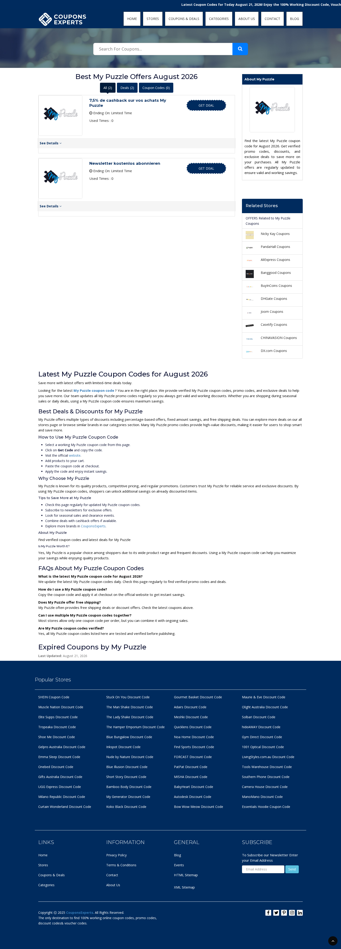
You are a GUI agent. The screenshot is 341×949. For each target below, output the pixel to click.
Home (43, 855)
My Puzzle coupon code (94, 390)
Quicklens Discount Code (193, 727)
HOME (132, 18)
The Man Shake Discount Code (129, 707)
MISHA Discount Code (190, 777)
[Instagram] (292, 913)
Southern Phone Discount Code (266, 777)
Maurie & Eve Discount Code (263, 697)
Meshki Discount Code (191, 717)
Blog (177, 855)
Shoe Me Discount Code (56, 737)
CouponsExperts (93, 526)
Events (179, 865)
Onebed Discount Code (55, 767)
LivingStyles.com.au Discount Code (268, 757)
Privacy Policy (116, 855)
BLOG (294, 18)
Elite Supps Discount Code (58, 717)
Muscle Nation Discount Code (60, 707)
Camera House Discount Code (265, 787)
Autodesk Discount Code (192, 796)
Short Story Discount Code (126, 777)
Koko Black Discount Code (126, 806)
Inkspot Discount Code (123, 747)
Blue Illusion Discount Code (127, 767)
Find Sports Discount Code (194, 747)
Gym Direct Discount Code (262, 737)
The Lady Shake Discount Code (129, 717)
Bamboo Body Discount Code (128, 787)
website (74, 455)
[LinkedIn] (300, 913)
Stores (43, 865)
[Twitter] (276, 913)
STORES (153, 18)
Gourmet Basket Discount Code (198, 697)
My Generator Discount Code (128, 796)
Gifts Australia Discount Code (60, 777)
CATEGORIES (219, 18)
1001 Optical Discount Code (263, 747)
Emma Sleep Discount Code (59, 757)
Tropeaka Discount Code (57, 727)
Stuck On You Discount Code (128, 697)
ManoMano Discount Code (262, 796)
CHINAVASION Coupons (279, 337)
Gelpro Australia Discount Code (61, 747)
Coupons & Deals (51, 875)
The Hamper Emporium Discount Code (135, 727)
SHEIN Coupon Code (53, 697)
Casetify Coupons (274, 324)
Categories (46, 885)
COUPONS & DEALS (184, 18)
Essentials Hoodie (255, 806)
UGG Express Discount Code (59, 787)
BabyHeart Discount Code (193, 787)
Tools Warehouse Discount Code (267, 767)
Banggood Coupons (276, 272)
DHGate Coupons (274, 298)
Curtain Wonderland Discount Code (64, 806)
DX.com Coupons (274, 350)
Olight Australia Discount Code (265, 707)
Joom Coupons (272, 311)
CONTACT (272, 18)
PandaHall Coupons (275, 246)
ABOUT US (246, 18)
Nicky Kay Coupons (275, 233)
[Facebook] (268, 913)
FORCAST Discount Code (193, 757)
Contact (112, 875)
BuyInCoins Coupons (276, 285)
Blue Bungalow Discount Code (129, 737)
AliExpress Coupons (275, 259)
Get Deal (206, 105)
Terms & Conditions (121, 865)
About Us (113, 885)
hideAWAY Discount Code (261, 727)
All (107, 87)
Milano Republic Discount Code (61, 796)
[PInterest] (284, 913)
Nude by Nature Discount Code (129, 757)
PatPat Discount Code (190, 767)
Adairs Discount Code (190, 707)
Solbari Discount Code (258, 717)
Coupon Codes (156, 87)
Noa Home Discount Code (194, 737)
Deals (127, 87)
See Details (49, 143)
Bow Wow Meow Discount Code (198, 806)
